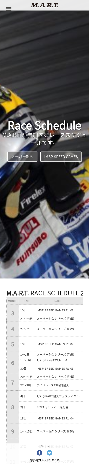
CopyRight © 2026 (44, 460)
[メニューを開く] (9, 9)
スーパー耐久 (22, 156)
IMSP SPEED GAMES (61, 156)
